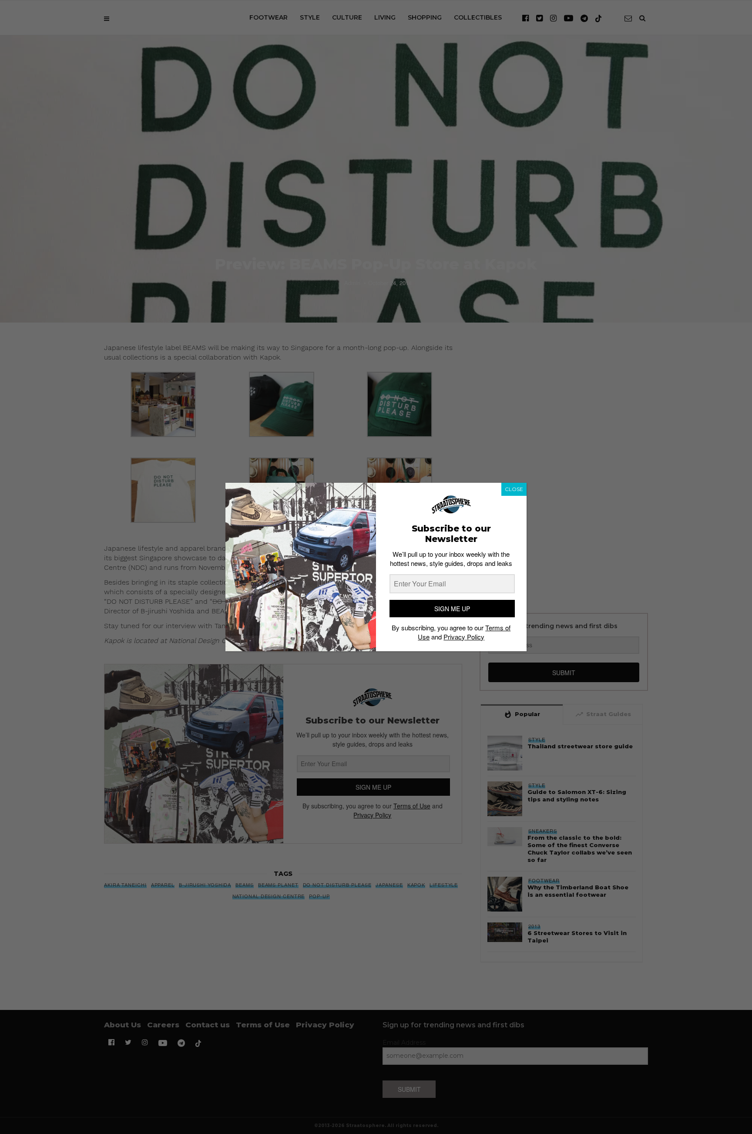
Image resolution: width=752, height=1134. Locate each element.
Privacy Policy (463, 636)
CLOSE (514, 489)
